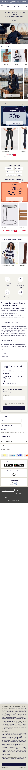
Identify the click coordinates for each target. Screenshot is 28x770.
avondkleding (13, 317)
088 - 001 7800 (6, 436)
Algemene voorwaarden (21, 490)
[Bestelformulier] (18, 6)
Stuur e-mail (7, 421)
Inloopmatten (18, 168)
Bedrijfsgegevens (6, 497)
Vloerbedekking (11, 175)
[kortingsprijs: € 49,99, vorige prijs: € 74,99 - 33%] (9, 138)
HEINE (3, 445)
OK (14, 764)
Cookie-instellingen (22, 767)
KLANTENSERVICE (6, 441)
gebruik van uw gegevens (17, 710)
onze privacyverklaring (12, 757)
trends (7, 344)
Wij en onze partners (7, 708)
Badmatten (10, 172)
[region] (14, 737)
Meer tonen (6, 404)
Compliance (13, 497)
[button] (2, 6)
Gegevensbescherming (10, 494)
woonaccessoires (15, 344)
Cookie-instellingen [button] (22, 497)
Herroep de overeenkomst (8, 490)
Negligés (3, 353)
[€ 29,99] (9, 253)
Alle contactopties (8, 425)
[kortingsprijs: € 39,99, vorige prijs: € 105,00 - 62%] (9, 214)
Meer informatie (22, 721)
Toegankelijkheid (19, 494)
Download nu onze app (14, 462)
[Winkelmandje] (26, 6)
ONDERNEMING (5, 450)
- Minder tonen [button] (4, 356)
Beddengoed (9, 168)
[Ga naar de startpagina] (6, 6)
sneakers (11, 315)
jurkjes (6, 315)
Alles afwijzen (5, 767)
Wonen (19, 175)
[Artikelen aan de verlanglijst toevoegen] (16, 129)
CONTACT (4, 416)
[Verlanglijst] (22, 6)
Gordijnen (18, 172)
